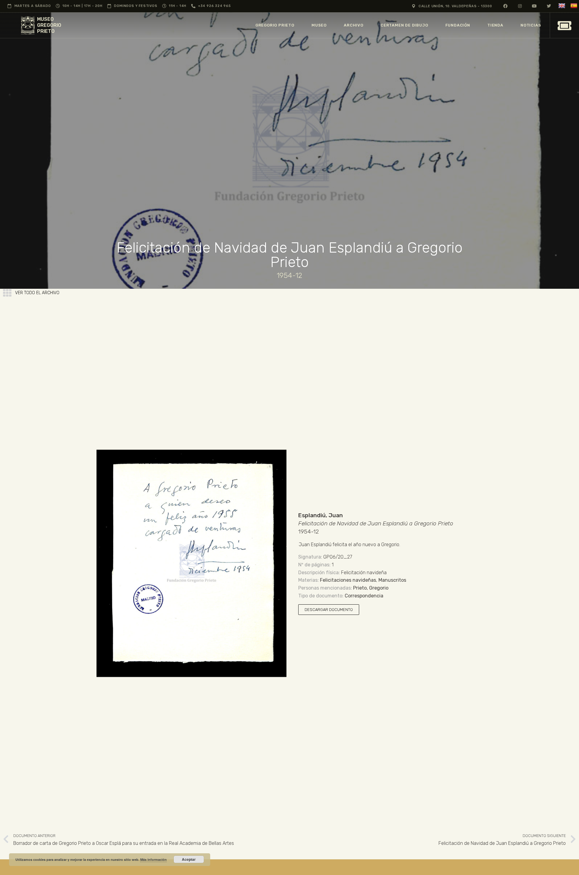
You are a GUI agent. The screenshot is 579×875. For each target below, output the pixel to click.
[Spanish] (574, 6)
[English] (562, 6)
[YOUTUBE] (534, 6)
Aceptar (189, 859)
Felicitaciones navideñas (348, 580)
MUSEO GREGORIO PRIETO (49, 25)
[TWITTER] (549, 6)
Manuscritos (392, 580)
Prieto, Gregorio (370, 588)
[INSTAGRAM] (520, 6)
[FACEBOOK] (505, 6)
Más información (153, 859)
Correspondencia (364, 596)
